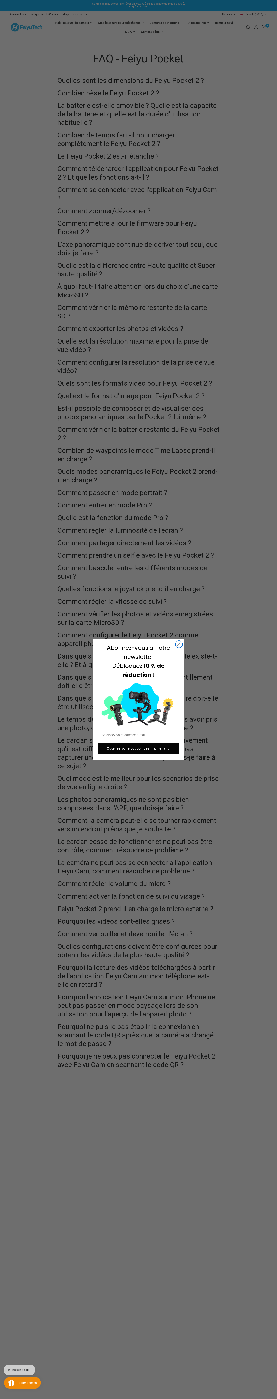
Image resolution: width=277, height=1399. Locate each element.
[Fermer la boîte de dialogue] (179, 644)
